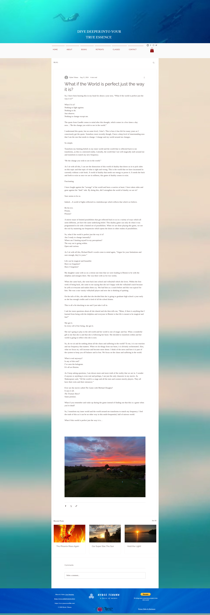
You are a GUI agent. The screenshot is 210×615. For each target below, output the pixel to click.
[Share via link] (76, 506)
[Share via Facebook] (66, 506)
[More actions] (144, 77)
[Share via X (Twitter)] (71, 506)
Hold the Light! (134, 546)
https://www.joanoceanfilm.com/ (65, 603)
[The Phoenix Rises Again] (69, 533)
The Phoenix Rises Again (67, 546)
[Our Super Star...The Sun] (105, 533)
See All (154, 520)
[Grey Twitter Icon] (156, 45)
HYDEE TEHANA (109, 594)
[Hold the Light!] (140, 533)
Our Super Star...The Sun (103, 546)
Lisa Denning (69, 594)
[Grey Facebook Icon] (151, 45)
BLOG (56, 62)
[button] (152, 50)
